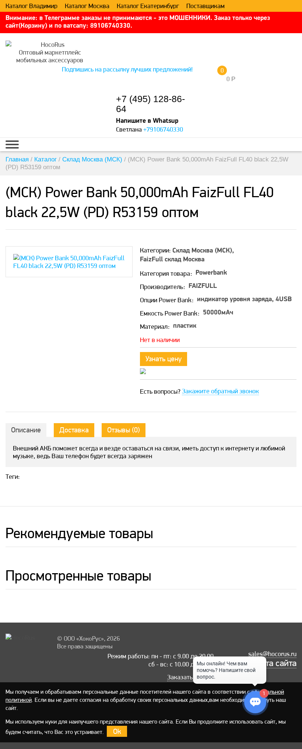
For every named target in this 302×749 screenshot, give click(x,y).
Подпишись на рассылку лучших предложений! (127, 69)
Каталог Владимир (31, 6)
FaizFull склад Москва (172, 260)
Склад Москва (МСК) (92, 159)
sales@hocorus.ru (272, 654)
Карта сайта (273, 663)
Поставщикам (205, 6)
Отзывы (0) (123, 429)
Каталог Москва (87, 6)
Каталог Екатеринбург (148, 6)
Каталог (45, 159)
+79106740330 (163, 129)
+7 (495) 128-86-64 (150, 104)
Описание (26, 429)
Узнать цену (163, 358)
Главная (17, 159)
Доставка (74, 429)
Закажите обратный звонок (220, 391)
